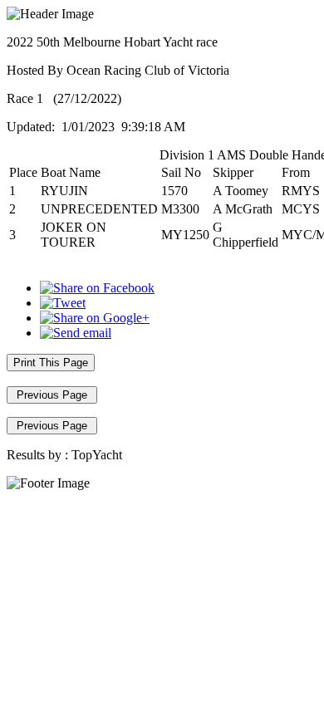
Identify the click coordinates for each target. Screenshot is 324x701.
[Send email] (75, 333)
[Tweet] (63, 303)
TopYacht (96, 455)
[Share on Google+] (95, 318)
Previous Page (52, 395)
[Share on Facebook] (97, 288)
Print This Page (50, 362)
